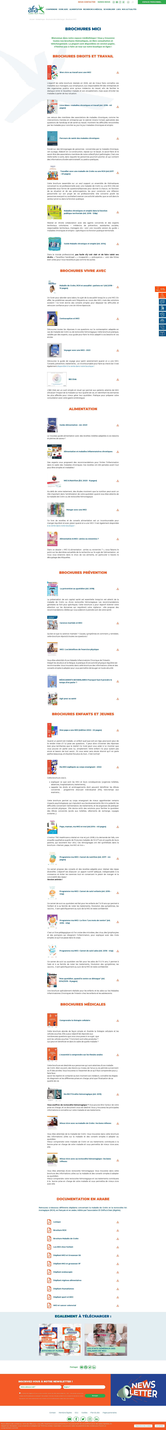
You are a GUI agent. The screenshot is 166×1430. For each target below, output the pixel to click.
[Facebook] (86, 1367)
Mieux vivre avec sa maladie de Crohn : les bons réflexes (85, 1123)
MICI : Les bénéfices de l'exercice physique (79, 649)
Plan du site (95, 1413)
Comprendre (51, 9)
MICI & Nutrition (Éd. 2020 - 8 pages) (80, 481)
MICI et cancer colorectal (64, 1305)
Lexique (57, 1222)
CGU (76, 1413)
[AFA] (36, 9)
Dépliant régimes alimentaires (67, 1280)
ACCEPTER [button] (159, 1426)
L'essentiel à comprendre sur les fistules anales (81, 1055)
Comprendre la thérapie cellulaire (75, 1020)
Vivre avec (63, 9)
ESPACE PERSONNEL (151, 2)
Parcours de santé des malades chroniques (79, 138)
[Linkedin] (94, 1367)
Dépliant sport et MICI (63, 1297)
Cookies (84, 1413)
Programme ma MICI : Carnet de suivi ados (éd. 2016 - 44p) (86, 951)
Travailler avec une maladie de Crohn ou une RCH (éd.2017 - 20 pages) (87, 172)
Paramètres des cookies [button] (143, 1426)
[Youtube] (81, 1367)
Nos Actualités (129, 9)
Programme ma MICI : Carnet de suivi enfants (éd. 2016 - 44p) (85, 892)
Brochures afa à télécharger (55, 19)
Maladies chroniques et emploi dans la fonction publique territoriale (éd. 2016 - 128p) (85, 212)
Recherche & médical (92, 9)
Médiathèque (40, 19)
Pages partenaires (110, 1413)
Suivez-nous (104, 2)
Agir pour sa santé (67, 699)
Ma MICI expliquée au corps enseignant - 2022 (81, 767)
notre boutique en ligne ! (99, 47)
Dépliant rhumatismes (63, 1289)
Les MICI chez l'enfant (63, 1247)
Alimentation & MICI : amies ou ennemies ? (79, 539)
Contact (52, 1413)
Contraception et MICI (69, 318)
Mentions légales (65, 1413)
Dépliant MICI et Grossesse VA (67, 1255)
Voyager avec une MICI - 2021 (77, 350)
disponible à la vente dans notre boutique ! (75, 366)
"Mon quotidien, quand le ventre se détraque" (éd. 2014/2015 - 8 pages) (82, 980)
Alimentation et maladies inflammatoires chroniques (88, 451)
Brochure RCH (59, 1230)
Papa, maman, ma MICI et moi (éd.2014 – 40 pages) (83, 827)
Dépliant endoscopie (62, 1272)
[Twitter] (90, 1367)
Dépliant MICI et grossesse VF (67, 1264)
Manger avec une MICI (76, 510)
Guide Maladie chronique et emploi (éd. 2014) (85, 244)
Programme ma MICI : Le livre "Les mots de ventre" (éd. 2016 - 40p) (85, 921)
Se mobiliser (109, 9)
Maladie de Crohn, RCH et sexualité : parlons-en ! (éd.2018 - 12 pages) (86, 287)
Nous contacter (86, 2)
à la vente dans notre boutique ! (61, 526)
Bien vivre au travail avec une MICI (75, 72)
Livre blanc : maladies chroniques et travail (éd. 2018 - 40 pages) (86, 106)
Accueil (32, 19)
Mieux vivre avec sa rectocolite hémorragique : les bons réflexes (85, 1160)
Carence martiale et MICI (71, 623)
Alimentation (75, 9)
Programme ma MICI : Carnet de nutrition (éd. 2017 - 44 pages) (85, 858)
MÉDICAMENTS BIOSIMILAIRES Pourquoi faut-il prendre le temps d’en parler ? (85, 681)
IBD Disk (73, 379)
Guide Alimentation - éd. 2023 (73, 425)
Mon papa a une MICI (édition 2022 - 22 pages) (81, 730)
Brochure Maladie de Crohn (65, 1239)
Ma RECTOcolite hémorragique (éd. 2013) (82, 1094)
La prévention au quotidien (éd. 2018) (77, 589)
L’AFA (118, 9)
